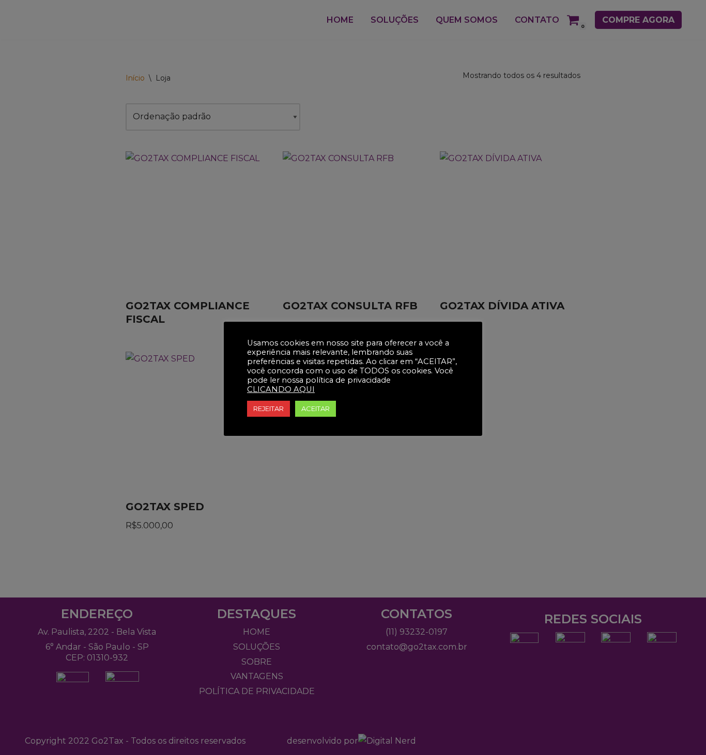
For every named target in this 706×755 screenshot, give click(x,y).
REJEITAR (268, 408)
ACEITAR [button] (315, 408)
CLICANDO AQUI (281, 389)
